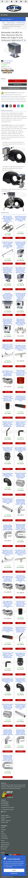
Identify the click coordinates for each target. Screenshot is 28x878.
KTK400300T (7, 571)
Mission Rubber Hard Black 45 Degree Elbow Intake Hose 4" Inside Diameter (7, 680)
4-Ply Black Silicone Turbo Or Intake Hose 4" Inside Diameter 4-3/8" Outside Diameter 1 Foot (7, 630)
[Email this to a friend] (10, 106)
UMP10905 (7, 597)
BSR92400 (20, 700)
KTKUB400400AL (7, 777)
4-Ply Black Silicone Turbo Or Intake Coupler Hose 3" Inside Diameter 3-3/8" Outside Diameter (7, 398)
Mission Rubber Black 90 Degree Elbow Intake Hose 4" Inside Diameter (20, 680)
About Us (3, 827)
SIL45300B (7, 443)
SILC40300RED (20, 392)
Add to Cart (17, 81)
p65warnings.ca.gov (5, 96)
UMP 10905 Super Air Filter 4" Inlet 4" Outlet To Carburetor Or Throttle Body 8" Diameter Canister (7, 579)
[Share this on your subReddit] (18, 106)
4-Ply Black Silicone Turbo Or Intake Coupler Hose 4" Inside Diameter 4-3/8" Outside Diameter (20, 604)
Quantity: (3, 78)
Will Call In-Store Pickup (14, 88)
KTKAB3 (20, 315)
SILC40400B (20, 623)
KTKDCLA (20, 238)
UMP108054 (20, 571)
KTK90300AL (7, 546)
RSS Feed (4, 849)
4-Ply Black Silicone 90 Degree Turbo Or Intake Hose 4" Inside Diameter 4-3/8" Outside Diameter (7, 655)
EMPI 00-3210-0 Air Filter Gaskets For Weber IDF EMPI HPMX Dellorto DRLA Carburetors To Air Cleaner (7, 219)
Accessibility (5, 846)
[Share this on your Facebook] (3, 106)
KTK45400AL (7, 751)
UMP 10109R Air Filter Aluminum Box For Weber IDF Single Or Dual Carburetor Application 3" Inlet (20, 270)
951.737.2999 (10, 809)
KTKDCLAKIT (7, 263)
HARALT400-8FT (20, 725)
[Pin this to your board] (14, 106)
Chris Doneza (10, 876)
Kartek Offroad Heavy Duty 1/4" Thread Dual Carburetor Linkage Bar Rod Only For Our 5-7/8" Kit (20, 219)
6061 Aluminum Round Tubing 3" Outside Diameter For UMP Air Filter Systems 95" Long (7, 501)
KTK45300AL (20, 520)
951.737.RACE (11, 807)
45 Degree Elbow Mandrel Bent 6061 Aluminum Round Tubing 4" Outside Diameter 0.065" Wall (7, 732)
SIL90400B (7, 674)
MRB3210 (7, 238)
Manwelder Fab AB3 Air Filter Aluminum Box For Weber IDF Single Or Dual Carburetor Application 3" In (20, 296)
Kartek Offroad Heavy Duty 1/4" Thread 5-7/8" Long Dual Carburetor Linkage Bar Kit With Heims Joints (7, 245)
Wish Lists (3, 833)
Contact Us (3, 829)
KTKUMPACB (20, 340)
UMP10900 (7, 392)
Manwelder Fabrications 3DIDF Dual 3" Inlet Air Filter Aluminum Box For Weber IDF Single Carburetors (7, 296)
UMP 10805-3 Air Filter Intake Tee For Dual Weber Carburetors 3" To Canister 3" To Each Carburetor (20, 348)
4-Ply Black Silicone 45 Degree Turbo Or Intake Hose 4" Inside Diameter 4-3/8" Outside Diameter (20, 630)
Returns (3, 840)
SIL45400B (20, 648)
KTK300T (8, 366)
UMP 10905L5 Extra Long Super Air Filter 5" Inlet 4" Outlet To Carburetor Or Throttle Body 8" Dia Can (7, 604)
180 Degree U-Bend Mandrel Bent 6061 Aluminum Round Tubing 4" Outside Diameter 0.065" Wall (7, 758)
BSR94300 (7, 469)
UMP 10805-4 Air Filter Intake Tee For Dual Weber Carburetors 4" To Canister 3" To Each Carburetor (20, 552)
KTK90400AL (20, 751)
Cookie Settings (4, 838)
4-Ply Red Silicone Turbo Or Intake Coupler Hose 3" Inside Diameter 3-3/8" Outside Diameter (20, 373)
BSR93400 (7, 700)
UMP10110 (7, 340)
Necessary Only (14, 873)
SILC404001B (7, 648)
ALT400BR (7, 725)
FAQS (2, 831)
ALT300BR (20, 494)
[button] (11, 1)
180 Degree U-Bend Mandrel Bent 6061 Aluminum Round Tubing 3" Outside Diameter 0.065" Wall (20, 527)
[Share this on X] (7, 106)
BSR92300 (7, 494)
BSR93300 (20, 469)
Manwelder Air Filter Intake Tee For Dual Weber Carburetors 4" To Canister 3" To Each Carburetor (7, 552)
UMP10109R (20, 289)
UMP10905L (20, 597)
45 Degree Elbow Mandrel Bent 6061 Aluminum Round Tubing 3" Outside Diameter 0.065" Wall (20, 502)
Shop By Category (6, 19)
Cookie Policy (9, 866)
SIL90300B (20, 443)
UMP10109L (7, 289)
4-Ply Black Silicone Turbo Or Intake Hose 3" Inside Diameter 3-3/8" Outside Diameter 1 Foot (20, 398)
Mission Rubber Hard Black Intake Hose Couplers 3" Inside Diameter (7, 449)
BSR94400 (20, 674)
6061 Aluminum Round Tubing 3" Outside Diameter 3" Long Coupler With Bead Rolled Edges (20, 475)
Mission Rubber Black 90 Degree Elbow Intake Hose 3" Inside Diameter (7, 475)
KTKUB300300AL (20, 546)
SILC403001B (20, 417)
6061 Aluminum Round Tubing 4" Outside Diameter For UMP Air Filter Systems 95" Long (20, 707)
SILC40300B (7, 417)
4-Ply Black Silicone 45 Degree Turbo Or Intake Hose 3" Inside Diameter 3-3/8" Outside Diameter (7, 424)
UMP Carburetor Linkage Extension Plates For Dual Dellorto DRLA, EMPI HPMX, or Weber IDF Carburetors (20, 322)
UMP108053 (20, 366)
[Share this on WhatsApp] (22, 106)
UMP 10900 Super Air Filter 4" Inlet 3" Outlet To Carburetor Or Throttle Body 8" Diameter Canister (7, 373)
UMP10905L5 (8, 623)
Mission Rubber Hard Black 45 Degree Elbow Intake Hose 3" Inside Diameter (20, 449)
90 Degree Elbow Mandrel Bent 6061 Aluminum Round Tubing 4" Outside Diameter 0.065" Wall (20, 732)
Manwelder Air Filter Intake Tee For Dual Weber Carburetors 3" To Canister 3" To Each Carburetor (7, 347)
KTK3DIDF (7, 315)
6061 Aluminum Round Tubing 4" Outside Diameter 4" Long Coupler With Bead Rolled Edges (7, 707)
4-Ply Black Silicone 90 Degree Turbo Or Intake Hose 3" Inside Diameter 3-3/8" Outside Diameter (20, 424)
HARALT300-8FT (7, 520)
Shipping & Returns (5, 844)
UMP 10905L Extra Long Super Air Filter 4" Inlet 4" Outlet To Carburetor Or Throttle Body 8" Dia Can (20, 578)
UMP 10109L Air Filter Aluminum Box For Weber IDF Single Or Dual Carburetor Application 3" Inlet (7, 270)
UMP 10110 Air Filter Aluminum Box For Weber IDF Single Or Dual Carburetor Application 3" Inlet (8, 321)
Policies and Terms (5, 842)
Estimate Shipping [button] (8, 60)
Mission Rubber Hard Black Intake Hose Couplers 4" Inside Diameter (20, 654)
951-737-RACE (16, 99)
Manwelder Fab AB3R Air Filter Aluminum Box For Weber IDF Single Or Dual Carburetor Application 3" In (20, 245)
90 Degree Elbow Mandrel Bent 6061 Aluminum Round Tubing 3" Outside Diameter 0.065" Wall (7, 527)
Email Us (4, 811)
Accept (14, 870)
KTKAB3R (20, 263)
